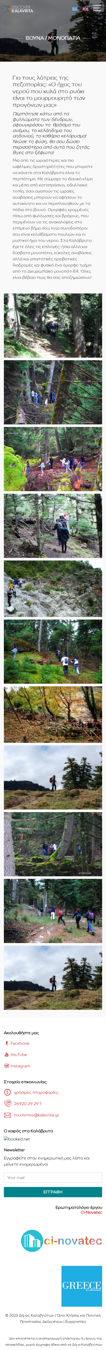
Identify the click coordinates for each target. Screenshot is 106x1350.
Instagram (20, 1065)
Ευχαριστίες (75, 1321)
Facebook (19, 1043)
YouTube (18, 1054)
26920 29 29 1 (27, 1103)
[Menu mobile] (97, 9)
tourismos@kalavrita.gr (36, 1115)
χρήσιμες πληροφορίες (36, 1092)
